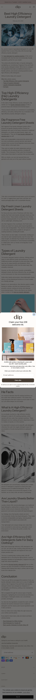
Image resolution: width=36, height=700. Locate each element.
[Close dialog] (34, 314)
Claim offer (18, 380)
